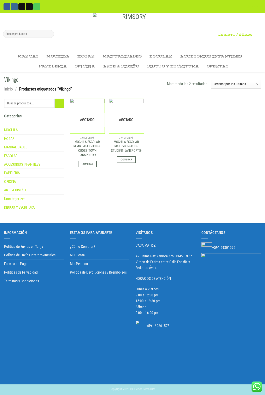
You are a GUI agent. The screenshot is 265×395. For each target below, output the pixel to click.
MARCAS (28, 56)
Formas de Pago (16, 264)
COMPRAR (87, 163)
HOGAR (86, 56)
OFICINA (85, 66)
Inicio (8, 89)
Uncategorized (14, 199)
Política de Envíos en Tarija (23, 247)
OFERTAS (218, 66)
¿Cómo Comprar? (82, 247)
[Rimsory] (132, 32)
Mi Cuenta (77, 255)
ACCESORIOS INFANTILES (211, 56)
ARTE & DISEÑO (121, 66)
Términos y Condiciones (21, 281)
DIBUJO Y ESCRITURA (173, 66)
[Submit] (49, 34)
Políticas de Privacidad (21, 272)
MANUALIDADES (122, 56)
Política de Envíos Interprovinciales (29, 255)
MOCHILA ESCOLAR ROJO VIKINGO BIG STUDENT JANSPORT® (126, 146)
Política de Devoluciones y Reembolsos (98, 272)
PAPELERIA (53, 66)
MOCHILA (58, 56)
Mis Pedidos (79, 264)
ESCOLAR (160, 56)
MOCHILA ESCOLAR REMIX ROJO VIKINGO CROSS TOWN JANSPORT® (87, 148)
